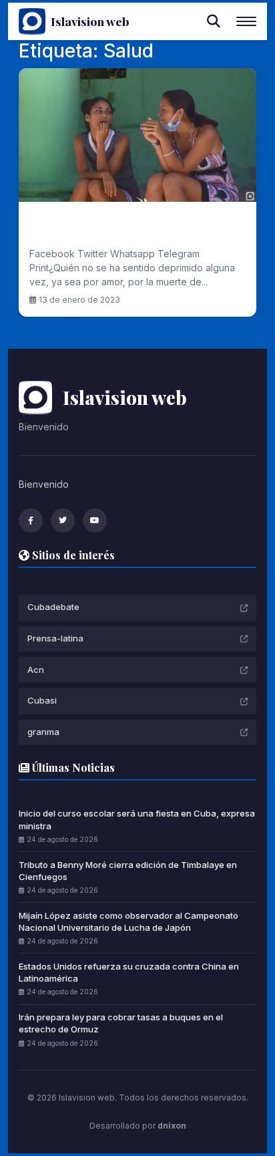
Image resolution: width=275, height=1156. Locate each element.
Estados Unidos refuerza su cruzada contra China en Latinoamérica (129, 972)
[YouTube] (95, 521)
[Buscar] (214, 21)
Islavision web (90, 21)
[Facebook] (31, 521)
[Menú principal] (246, 21)
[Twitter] (63, 521)
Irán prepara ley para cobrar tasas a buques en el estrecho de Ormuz (121, 1023)
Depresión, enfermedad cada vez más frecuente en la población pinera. (137, 226)
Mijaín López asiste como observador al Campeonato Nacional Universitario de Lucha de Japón (128, 921)
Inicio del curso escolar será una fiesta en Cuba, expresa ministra (137, 819)
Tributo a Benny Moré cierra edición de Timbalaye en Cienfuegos (128, 870)
